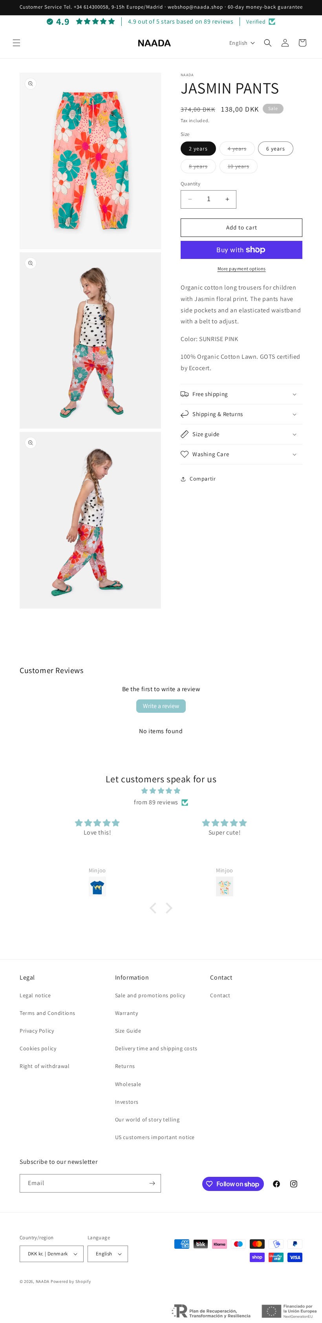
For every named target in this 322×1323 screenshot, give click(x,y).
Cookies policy (38, 1048)
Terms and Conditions (47, 1013)
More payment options (242, 269)
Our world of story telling (147, 1119)
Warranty (126, 1013)
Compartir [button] (203, 478)
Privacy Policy (37, 1030)
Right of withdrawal (45, 1066)
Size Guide (128, 1030)
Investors (127, 1101)
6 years (275, 148)
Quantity (190, 183)
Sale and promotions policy (150, 995)
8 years (202, 167)
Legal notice (35, 995)
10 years (243, 167)
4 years (241, 150)
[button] (16, 42)
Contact (220, 995)
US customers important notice (155, 1137)
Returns (125, 1066)
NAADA (43, 1281)
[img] (161, 791)
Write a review (161, 706)
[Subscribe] (152, 1183)
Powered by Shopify (71, 1281)
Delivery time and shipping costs (156, 1048)
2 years (198, 148)
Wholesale (128, 1084)
